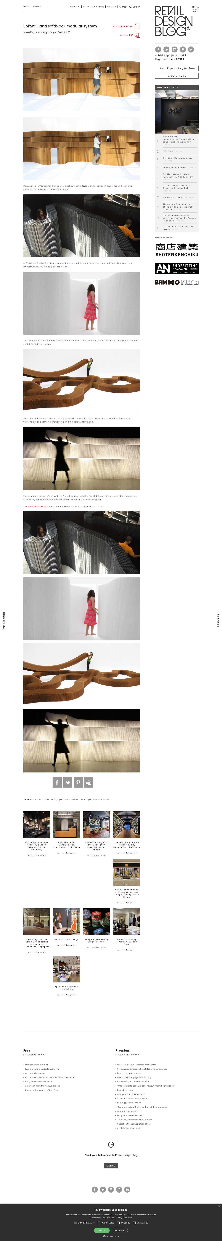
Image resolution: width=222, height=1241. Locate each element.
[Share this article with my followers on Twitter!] (67, 782)
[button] (75, 1223)
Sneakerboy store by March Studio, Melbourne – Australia (126, 845)
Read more (127, 1218)
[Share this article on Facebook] (57, 782)
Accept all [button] (102, 1230)
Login (26, 6)
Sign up (111, 1165)
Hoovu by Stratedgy (67, 939)
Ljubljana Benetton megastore (66, 987)
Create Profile (177, 76)
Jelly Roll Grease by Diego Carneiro (97, 940)
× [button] (219, 1206)
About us (75, 6)
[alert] (111, 1222)
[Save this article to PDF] (88, 782)
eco (31, 799)
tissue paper (85, 799)
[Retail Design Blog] (177, 21)
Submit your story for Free (177, 68)
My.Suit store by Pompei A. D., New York (126, 941)
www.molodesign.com (40, 506)
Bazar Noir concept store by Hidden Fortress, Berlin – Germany (36, 846)
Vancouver (98, 799)
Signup (37, 6)
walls (106, 799)
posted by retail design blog (38, 32)
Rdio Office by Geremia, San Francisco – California (66, 845)
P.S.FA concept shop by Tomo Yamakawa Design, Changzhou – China (127, 893)
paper (59, 799)
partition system (71, 799)
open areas (50, 799)
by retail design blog (37, 855)
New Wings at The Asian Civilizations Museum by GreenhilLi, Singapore (37, 943)
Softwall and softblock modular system (60, 26)
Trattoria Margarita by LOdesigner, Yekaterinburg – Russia (96, 846)
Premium (111, 6)
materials (39, 799)
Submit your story (93, 6)
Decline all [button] (119, 1230)
